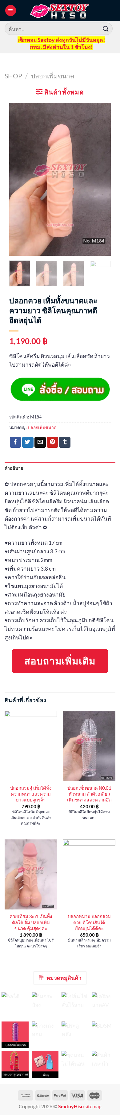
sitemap (93, 1106)
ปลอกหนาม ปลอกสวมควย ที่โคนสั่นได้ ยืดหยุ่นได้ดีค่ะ (89, 922)
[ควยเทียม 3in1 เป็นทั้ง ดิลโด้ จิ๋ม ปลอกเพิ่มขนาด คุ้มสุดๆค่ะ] (31, 874)
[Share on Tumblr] (64, 442)
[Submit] (106, 29)
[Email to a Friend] (40, 442)
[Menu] (10, 10)
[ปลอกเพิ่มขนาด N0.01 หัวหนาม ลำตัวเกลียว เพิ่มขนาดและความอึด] (89, 746)
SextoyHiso (71, 1106)
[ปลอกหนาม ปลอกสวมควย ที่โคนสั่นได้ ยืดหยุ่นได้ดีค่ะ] (89, 874)
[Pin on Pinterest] (52, 442)
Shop (13, 76)
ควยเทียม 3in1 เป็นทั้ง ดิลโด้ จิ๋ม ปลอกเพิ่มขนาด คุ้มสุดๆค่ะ (31, 922)
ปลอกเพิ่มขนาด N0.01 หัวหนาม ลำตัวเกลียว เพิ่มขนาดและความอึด (89, 794)
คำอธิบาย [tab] (14, 468)
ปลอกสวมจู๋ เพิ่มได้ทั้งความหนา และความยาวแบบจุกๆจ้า (30, 794)
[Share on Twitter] (28, 442)
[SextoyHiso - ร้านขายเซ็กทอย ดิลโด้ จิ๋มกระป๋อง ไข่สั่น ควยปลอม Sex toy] (60, 10)
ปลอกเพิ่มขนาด (52, 76)
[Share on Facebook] (15, 442)
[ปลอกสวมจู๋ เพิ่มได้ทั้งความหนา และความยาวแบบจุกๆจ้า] (31, 746)
